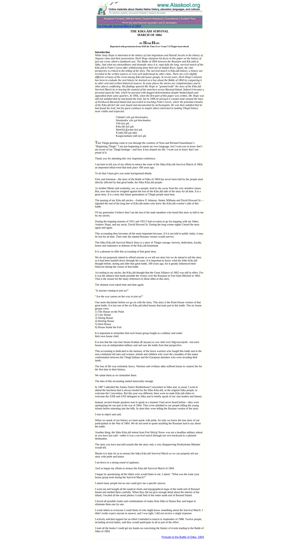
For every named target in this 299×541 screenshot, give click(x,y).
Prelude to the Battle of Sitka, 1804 (183, 537)
